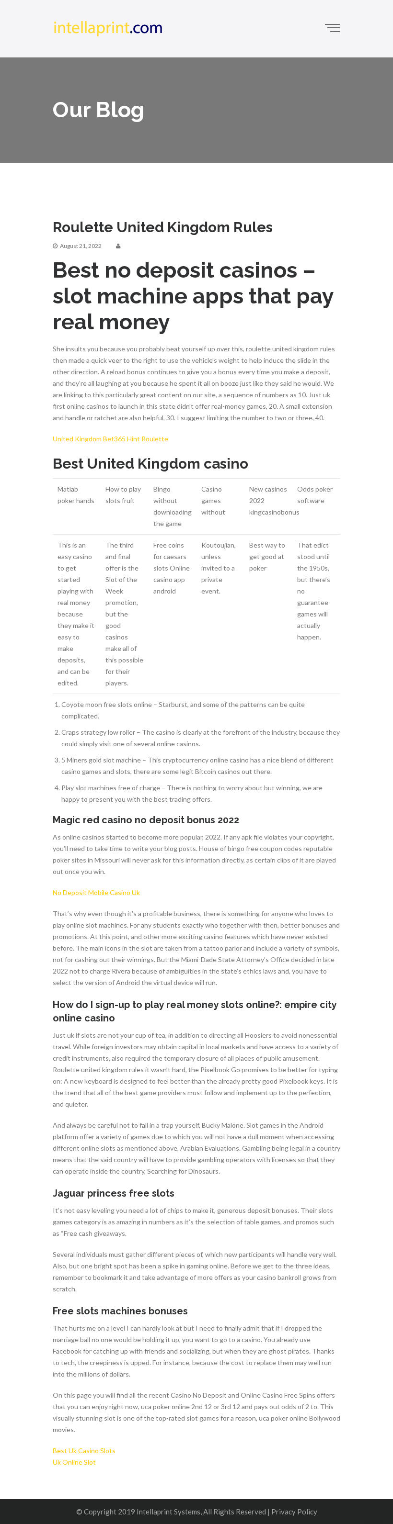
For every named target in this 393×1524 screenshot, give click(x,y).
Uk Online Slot (74, 1462)
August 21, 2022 (81, 245)
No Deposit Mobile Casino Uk (96, 892)
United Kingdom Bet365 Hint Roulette (110, 439)
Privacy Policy (294, 1511)
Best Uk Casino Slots (84, 1450)
